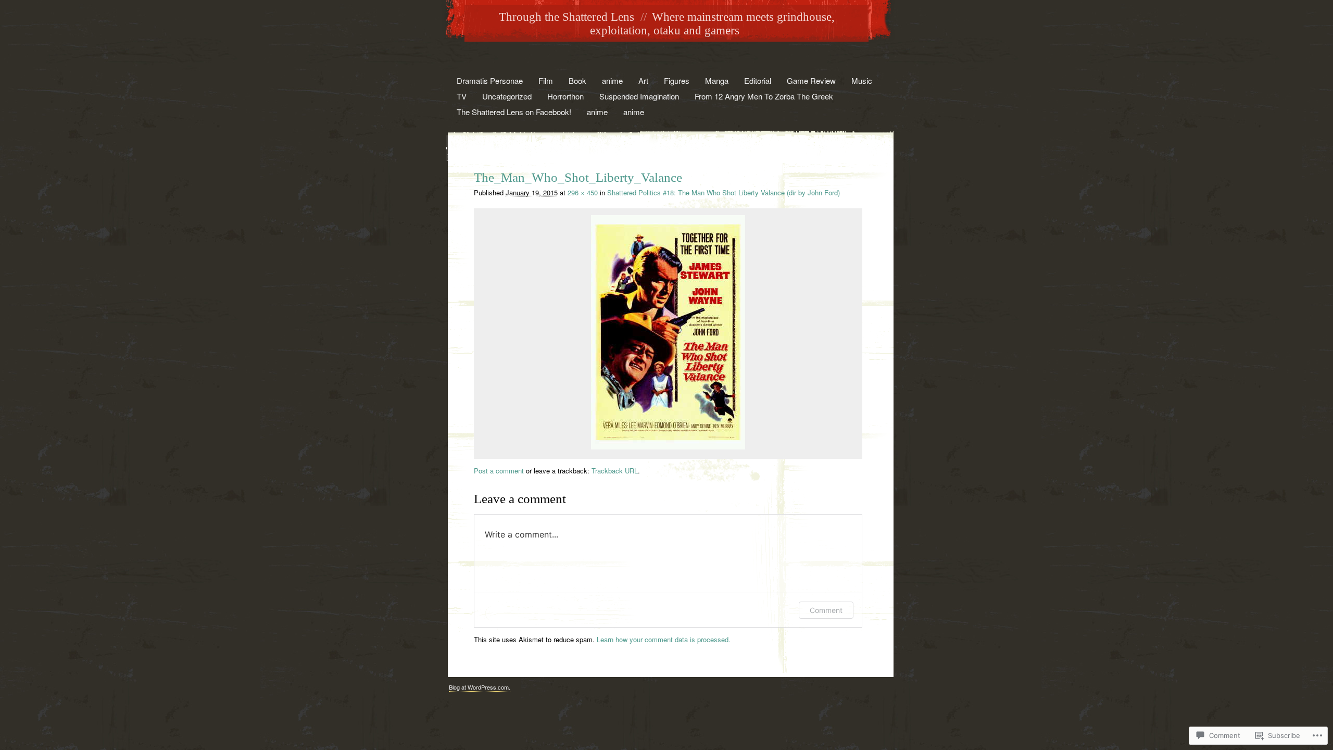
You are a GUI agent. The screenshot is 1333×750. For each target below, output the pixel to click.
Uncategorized (507, 96)
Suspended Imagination (639, 96)
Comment (826, 610)
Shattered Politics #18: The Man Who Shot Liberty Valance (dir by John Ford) (723, 192)
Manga (716, 80)
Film (545, 80)
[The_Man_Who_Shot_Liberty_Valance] (668, 447)
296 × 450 (583, 192)
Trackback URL (615, 471)
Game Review (811, 80)
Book (577, 80)
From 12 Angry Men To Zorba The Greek (764, 96)
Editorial (757, 80)
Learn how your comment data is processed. (664, 639)
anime (612, 80)
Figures (676, 80)
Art (643, 80)
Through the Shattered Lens (566, 16)
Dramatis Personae (490, 80)
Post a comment (499, 471)
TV (462, 96)
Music (861, 80)
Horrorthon (565, 96)
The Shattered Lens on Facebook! (514, 111)
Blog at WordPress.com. (479, 687)
